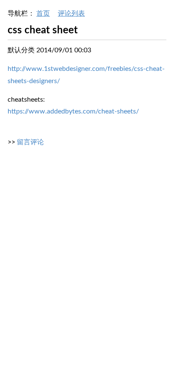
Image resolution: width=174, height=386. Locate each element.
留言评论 (30, 142)
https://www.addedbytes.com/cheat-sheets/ (73, 111)
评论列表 (71, 13)
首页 (43, 13)
